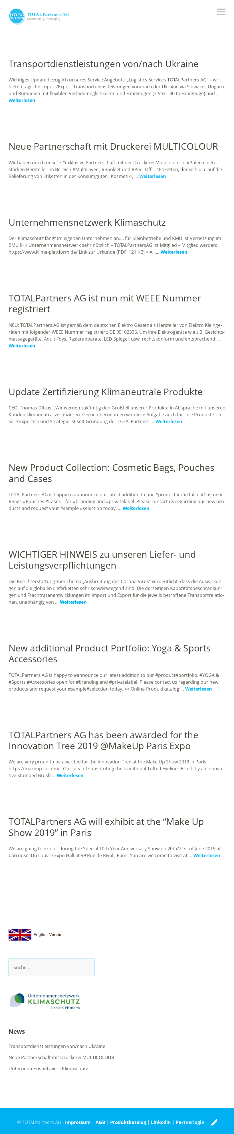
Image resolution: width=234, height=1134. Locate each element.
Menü (221, 12)
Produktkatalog (128, 1122)
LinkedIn (161, 1122)
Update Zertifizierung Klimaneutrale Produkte (106, 391)
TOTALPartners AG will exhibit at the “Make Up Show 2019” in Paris (106, 826)
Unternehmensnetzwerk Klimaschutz (87, 222)
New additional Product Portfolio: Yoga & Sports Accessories (110, 653)
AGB (100, 1122)
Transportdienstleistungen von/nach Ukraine (104, 63)
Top (211, 1122)
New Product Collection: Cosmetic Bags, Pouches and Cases (111, 472)
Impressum (78, 1122)
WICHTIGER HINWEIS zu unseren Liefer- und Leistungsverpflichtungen (102, 559)
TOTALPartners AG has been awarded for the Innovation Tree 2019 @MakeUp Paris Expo (103, 740)
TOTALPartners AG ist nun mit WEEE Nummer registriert (105, 303)
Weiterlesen (22, 100)
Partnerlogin (190, 1122)
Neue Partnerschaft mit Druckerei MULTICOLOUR (113, 146)
